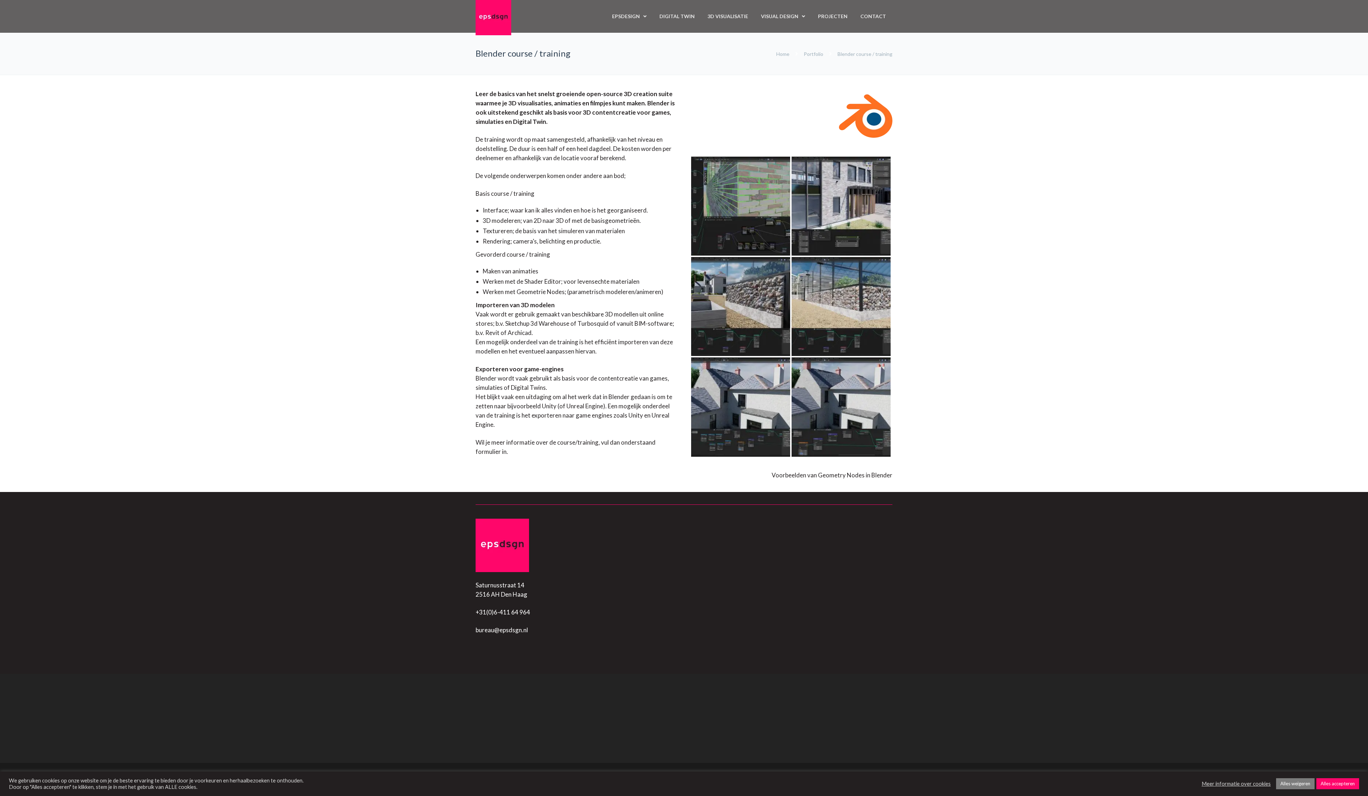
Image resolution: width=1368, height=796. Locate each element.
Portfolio (813, 54)
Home (783, 54)
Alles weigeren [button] (1295, 783)
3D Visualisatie (728, 16)
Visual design (779, 16)
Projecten (833, 16)
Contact (873, 16)
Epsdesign (626, 16)
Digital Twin (677, 16)
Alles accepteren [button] (1338, 783)
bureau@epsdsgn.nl (502, 630)
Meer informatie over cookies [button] (1236, 784)
